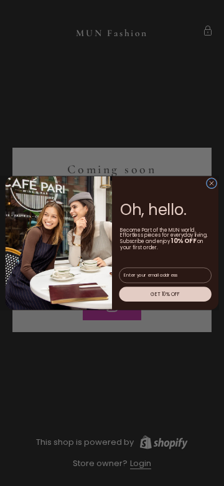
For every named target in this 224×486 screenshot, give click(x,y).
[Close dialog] (211, 183)
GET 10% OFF (165, 293)
